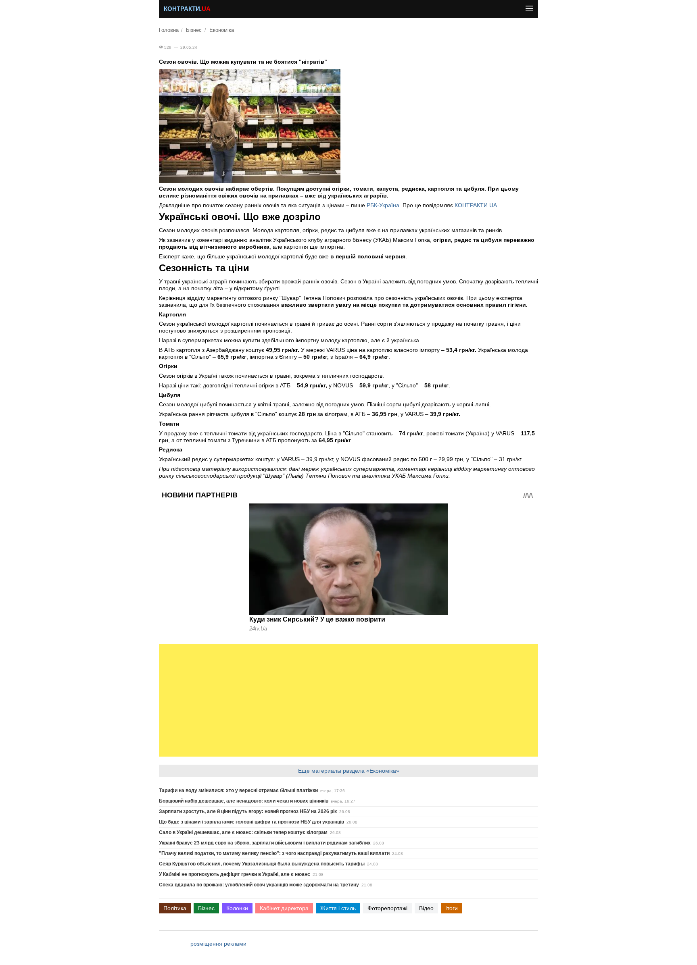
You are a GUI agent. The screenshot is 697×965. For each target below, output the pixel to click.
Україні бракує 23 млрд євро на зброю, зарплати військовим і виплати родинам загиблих (265, 843)
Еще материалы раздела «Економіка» (348, 770)
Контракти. (187, 9)
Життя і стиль (338, 908)
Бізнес (194, 30)
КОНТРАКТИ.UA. (477, 205)
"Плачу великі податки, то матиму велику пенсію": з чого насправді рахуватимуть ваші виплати (274, 853)
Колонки (237, 908)
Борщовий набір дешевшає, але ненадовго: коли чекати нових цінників (243, 801)
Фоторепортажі (387, 908)
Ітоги (451, 908)
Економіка (221, 30)
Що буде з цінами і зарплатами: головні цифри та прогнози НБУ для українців (251, 822)
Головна (169, 30)
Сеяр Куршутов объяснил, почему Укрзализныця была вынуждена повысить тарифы (262, 864)
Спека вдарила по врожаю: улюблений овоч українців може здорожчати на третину (259, 885)
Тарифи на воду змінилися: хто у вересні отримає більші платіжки (238, 790)
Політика (174, 908)
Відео (426, 908)
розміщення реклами (218, 943)
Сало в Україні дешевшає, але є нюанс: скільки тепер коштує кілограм (243, 832)
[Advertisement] (348, 700)
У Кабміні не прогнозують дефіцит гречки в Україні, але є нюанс (234, 874)
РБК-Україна (383, 205)
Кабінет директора (284, 908)
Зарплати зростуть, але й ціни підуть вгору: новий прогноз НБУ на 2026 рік (248, 811)
